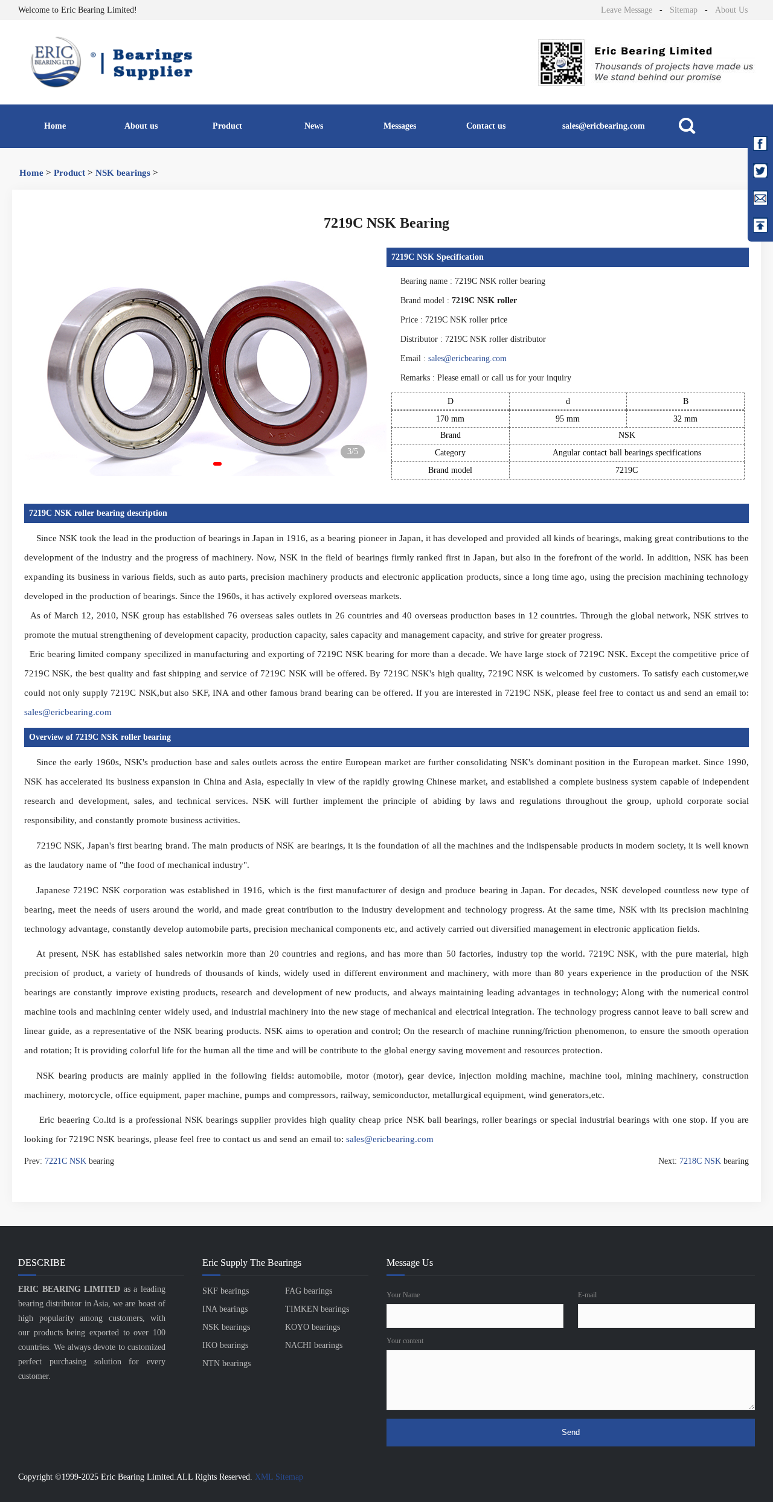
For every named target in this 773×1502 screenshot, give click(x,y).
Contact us (485, 125)
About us (141, 125)
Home (55, 125)
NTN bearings (226, 1363)
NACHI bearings (313, 1345)
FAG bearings (308, 1290)
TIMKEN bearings (317, 1309)
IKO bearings (225, 1345)
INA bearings (225, 1309)
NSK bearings (122, 173)
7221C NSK (65, 1161)
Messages (399, 125)
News (313, 125)
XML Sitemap (279, 1476)
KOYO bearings (312, 1327)
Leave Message (626, 9)
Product (227, 125)
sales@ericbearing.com (603, 125)
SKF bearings (225, 1290)
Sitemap (684, 9)
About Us (731, 9)
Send (571, 1432)
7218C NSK (700, 1161)
